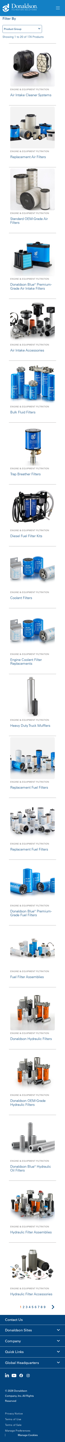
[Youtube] (15, 1375)
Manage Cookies (28, 1435)
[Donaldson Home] (28, 8)
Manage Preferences (17, 1430)
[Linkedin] (8, 1375)
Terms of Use (13, 1419)
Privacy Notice (14, 1413)
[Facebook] (22, 1375)
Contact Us (14, 1320)
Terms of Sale (13, 1424)
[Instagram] (29, 1375)
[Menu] (57, 8)
